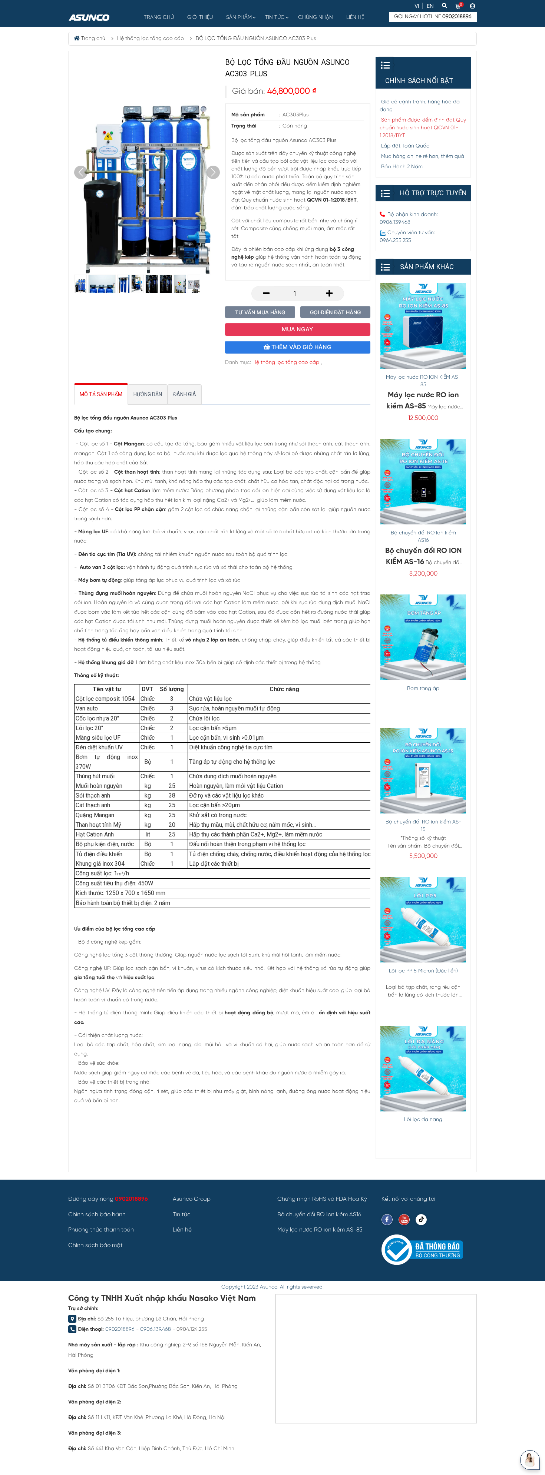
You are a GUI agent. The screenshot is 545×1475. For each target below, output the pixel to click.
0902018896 (120, 1329)
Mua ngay (297, 329)
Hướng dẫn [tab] (147, 394)
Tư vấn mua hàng (260, 312)
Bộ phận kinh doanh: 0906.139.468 (409, 218)
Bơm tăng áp (423, 689)
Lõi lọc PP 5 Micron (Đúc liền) (423, 971)
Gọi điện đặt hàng (335, 312)
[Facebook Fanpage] (387, 1219)
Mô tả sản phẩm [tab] (101, 394)
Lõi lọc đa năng (423, 1120)
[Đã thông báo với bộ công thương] (422, 1249)
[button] (473, 6)
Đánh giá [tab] (184, 394)
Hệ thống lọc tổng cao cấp (285, 362)
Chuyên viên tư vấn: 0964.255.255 (407, 236)
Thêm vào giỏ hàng (300, 347)
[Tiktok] (421, 1219)
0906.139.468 (155, 1329)
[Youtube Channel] (404, 1219)
